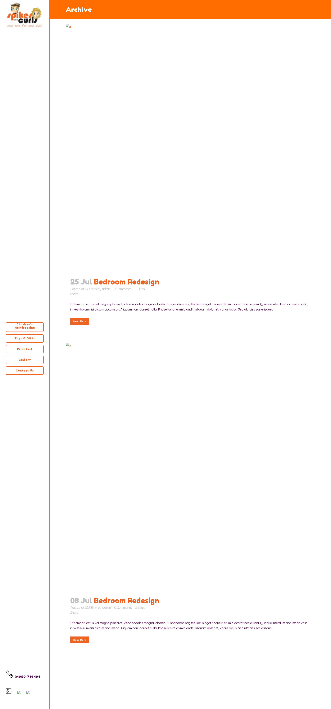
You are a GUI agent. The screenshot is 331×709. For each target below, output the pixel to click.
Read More (79, 321)
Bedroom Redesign (126, 281)
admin (106, 289)
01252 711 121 (26, 677)
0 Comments (122, 289)
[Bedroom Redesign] (190, 148)
